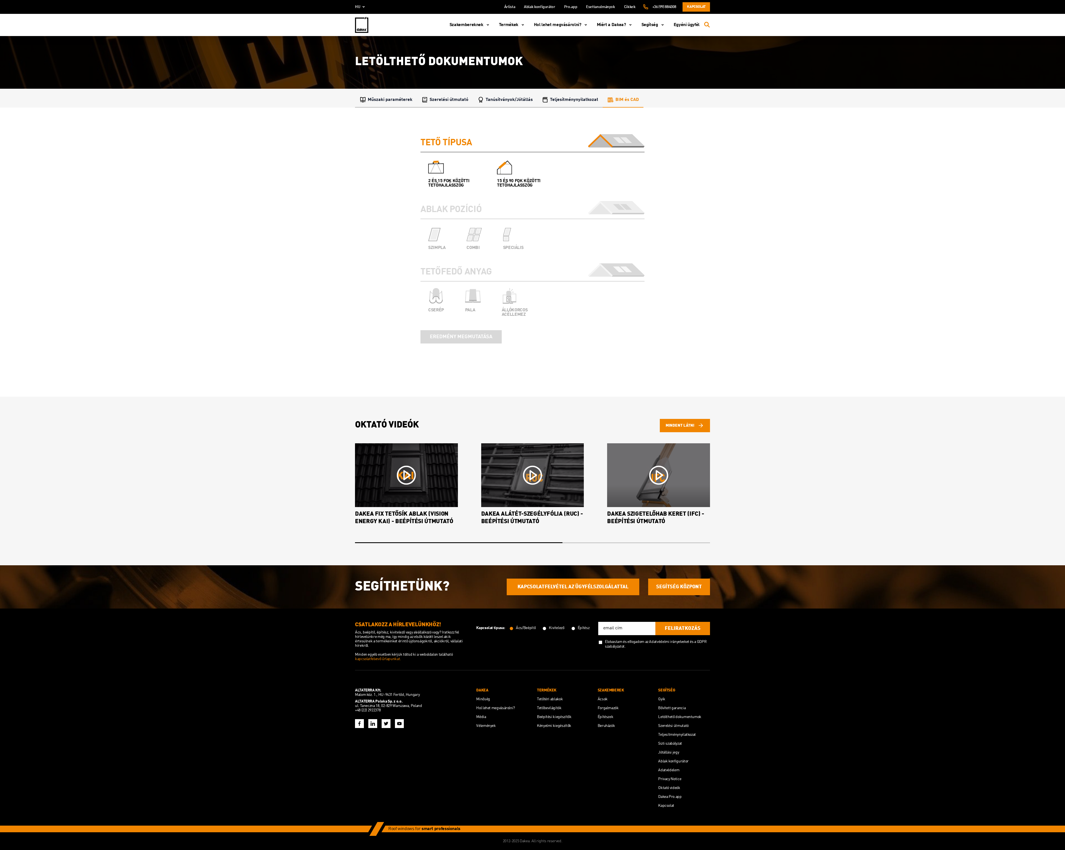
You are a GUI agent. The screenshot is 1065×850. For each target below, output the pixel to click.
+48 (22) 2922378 (368, 710)
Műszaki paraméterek (390, 100)
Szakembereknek (466, 25)
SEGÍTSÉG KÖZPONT (679, 586)
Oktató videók (669, 788)
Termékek (508, 25)
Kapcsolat (696, 7)
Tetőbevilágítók (549, 708)
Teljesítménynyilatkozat (574, 100)
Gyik (661, 699)
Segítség (649, 25)
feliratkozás (683, 628)
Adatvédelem (668, 770)
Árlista (509, 7)
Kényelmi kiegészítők (554, 726)
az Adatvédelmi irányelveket (667, 642)
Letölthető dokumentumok (679, 717)
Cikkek (630, 7)
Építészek (605, 717)
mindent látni (680, 425)
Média (481, 717)
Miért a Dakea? (611, 25)
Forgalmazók (608, 708)
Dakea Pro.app (669, 797)
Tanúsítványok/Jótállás (509, 100)
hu (357, 7)
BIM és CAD (627, 100)
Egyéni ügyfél (686, 25)
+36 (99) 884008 (664, 7)
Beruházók (606, 726)
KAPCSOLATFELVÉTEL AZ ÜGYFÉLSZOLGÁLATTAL (573, 586)
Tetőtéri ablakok (550, 699)
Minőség (483, 699)
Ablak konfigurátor (539, 7)
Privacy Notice (669, 779)
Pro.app (570, 7)
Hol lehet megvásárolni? (557, 25)
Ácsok (603, 699)
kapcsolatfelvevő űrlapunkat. (378, 659)
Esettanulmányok (600, 7)
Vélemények (486, 726)
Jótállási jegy (668, 752)
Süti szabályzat (670, 743)
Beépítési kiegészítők (554, 717)
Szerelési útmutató (449, 100)
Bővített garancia (672, 708)
